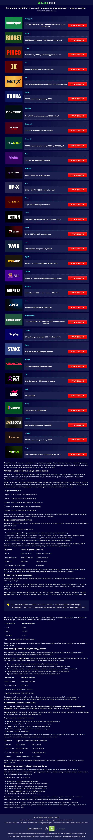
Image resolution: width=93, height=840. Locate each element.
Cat (26, 374)
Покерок (28, 108)
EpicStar (28, 433)
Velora (27, 198)
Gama (27, 404)
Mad (26, 389)
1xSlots (27, 418)
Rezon (27, 227)
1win (26, 242)
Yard (26, 154)
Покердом (28, 19)
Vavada (27, 360)
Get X (27, 77)
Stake (27, 345)
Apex (26, 301)
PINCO (27, 48)
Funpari (27, 448)
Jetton (27, 213)
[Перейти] (35, 828)
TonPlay (27, 330)
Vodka (27, 92)
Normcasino (29, 124)
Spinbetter (28, 139)
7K (26, 63)
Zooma (27, 271)
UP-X (26, 183)
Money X (28, 286)
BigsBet (27, 257)
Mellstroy (28, 168)
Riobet (27, 33)
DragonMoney (30, 315)
